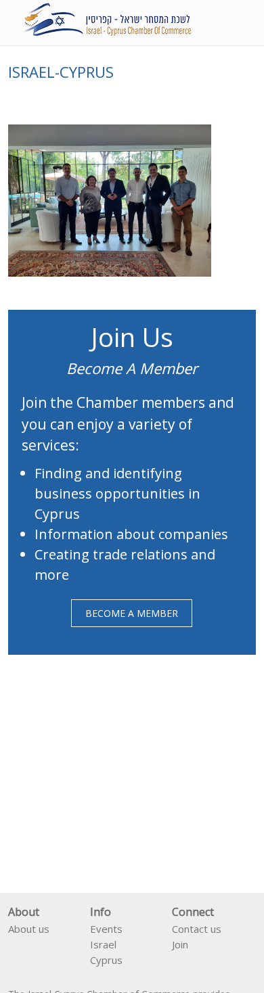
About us (28, 929)
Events (106, 929)
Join (180, 944)
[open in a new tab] (177, 963)
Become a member (131, 613)
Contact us (196, 929)
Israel (103, 944)
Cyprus (106, 960)
